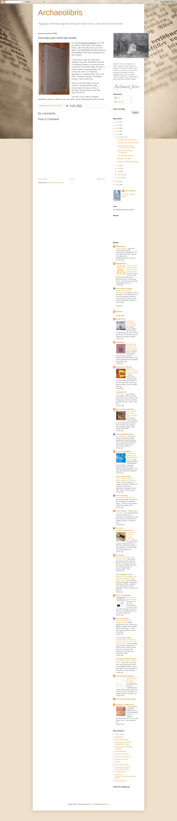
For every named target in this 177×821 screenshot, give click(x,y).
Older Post (101, 179)
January (120, 178)
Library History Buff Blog (125, 409)
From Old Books (120, 751)
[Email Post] (66, 105)
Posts (118, 98)
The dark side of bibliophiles (127, 140)
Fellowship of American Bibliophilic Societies (123, 743)
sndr (92, 804)
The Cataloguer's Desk (124, 574)
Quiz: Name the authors (125, 156)
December (121, 137)
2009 (117, 131)
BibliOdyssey (121, 246)
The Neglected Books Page (126, 659)
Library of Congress (122, 754)
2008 (117, 134)
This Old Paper (120, 772)
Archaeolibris (60, 12)
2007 (117, 181)
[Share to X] (76, 106)
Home (72, 179)
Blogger (106, 804)
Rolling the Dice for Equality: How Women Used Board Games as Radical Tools (126, 578)
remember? (119, 513)
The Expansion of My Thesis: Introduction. (132, 680)
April (119, 171)
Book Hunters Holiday (124, 288)
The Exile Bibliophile (123, 595)
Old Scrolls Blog (122, 496)
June (119, 169)
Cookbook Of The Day (124, 367)
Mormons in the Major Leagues (128, 162)
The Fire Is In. (120, 394)
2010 (117, 128)
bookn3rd (119, 306)
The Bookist (120, 555)
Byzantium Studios (121, 740)
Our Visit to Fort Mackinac (124, 497)
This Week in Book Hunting (126, 699)
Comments (120, 102)
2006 (117, 184)
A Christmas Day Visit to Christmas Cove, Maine (126, 147)
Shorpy (117, 762)
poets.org (126, 776)
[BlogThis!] (73, 106)
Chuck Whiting (130, 191)
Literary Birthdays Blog (124, 434)
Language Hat (121, 392)
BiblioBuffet (119, 737)
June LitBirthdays (121, 436)
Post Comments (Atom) (56, 183)
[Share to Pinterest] (81, 106)
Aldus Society (120, 734)
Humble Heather (121, 248)
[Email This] (71, 106)
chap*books (120, 342)
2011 (117, 125)
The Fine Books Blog (123, 638)
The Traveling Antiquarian (125, 676)
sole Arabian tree (121, 781)
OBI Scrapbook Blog (123, 476)
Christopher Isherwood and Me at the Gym (131, 323)
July (119, 165)
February (120, 175)
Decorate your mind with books (128, 143)
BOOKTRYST (121, 319)
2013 (117, 122)
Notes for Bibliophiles (124, 451)
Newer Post (43, 179)
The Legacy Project (122, 764)
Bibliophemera (121, 264)
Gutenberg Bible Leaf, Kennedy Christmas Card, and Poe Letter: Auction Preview (126, 641)
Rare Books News (121, 759)
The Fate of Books (122, 619)
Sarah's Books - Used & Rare (126, 511)
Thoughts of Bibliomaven (125, 705)
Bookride (119, 311)
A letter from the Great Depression (124, 151)
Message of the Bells (124, 159)
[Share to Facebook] (78, 106)
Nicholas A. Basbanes (122, 757)
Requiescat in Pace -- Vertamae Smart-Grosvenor (132, 371)
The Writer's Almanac (122, 768)
